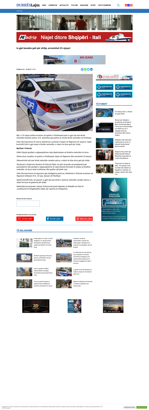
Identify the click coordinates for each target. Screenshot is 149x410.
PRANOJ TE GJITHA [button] (141, 407)
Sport (93, 5)
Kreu (44, 5)
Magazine (84, 5)
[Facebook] (82, 69)
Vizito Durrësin (104, 5)
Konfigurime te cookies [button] (129, 407)
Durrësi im (53, 5)
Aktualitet (64, 5)
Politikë (74, 5)
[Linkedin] (91, 69)
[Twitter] (88, 69)
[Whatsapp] (85, 69)
